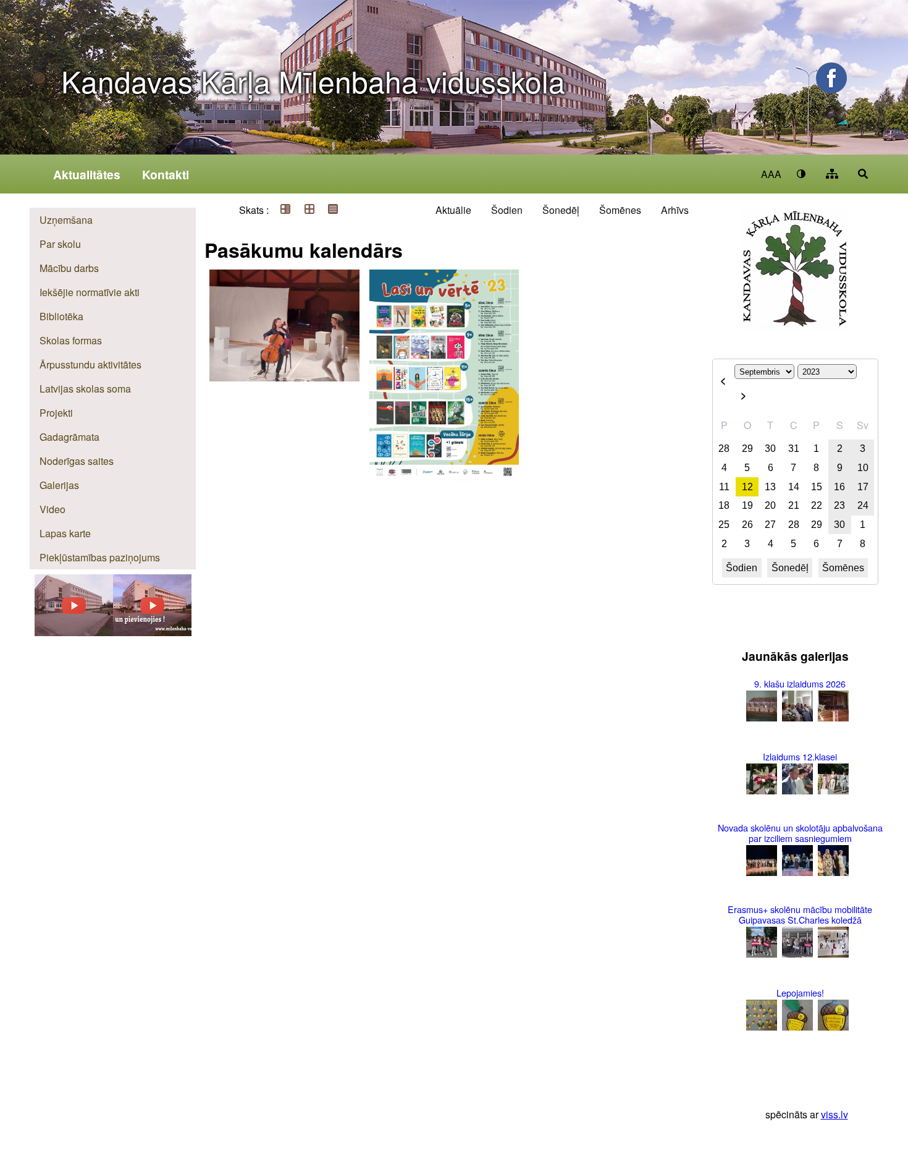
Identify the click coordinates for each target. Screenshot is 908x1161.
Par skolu (60, 244)
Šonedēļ (560, 210)
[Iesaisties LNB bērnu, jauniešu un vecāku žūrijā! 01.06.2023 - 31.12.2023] (444, 271)
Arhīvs (675, 210)
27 (770, 524)
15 (816, 487)
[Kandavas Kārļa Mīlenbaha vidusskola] (152, 632)
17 (862, 487)
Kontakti (165, 174)
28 (723, 448)
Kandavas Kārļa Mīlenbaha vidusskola (313, 80)
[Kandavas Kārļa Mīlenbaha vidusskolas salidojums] (74, 632)
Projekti (56, 413)
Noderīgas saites (77, 461)
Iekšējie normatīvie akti (90, 292)
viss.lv (834, 1114)
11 (724, 487)
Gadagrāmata (69, 437)
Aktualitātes (86, 174)
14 (793, 487)
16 (839, 487)
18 (723, 505)
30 (770, 448)
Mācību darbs (69, 268)
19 (747, 505)
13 (770, 487)
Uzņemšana (66, 220)
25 (723, 524)
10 (862, 467)
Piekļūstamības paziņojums (100, 557)
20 (770, 505)
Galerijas (59, 485)
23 (839, 505)
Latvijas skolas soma (85, 388)
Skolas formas (71, 340)
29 (747, 448)
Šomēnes (620, 210)
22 (816, 505)
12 (747, 487)
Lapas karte (65, 533)
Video (52, 509)
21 (793, 505)
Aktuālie (453, 210)
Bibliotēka (61, 316)
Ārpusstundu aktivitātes (90, 364)
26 (747, 524)
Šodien (507, 210)
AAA (771, 174)
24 (862, 505)
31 (793, 448)
